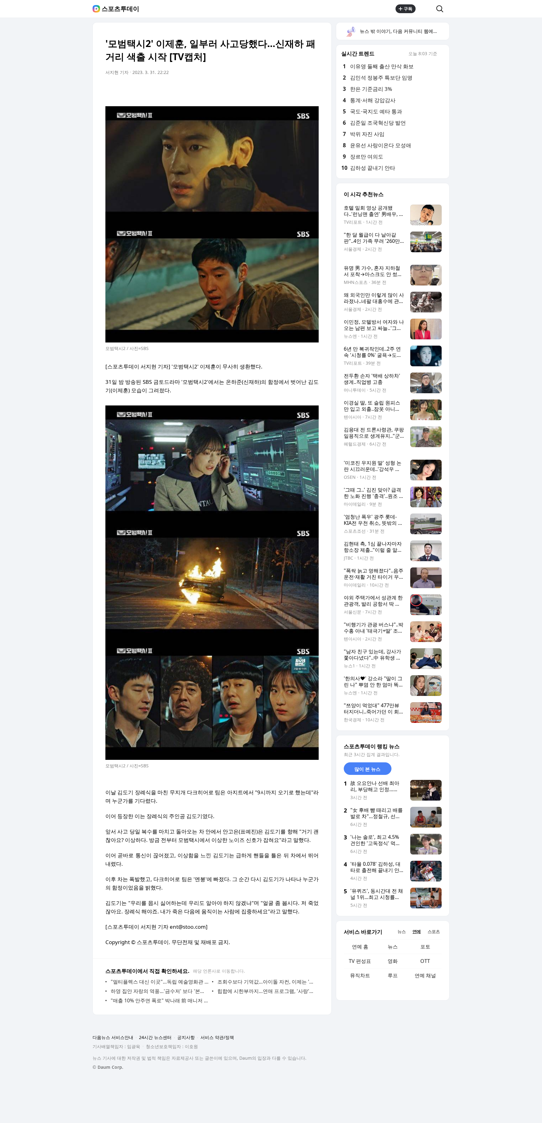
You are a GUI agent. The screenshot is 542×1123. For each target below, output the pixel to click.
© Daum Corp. (108, 1067)
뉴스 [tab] (401, 931)
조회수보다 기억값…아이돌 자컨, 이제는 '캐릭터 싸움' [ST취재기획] (266, 981)
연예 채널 (425, 975)
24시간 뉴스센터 (155, 1037)
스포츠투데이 (120, 9)
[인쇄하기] (312, 90)
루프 (393, 975)
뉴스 (393, 946)
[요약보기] (262, 90)
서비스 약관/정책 (217, 1037)
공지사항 (186, 1037)
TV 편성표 (360, 961)
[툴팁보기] (441, 54)
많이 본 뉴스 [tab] (367, 769)
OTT (425, 961)
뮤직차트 (360, 975)
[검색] (441, 8)
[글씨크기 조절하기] (300, 90)
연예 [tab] (416, 931)
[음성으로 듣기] (274, 90)
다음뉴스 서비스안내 (113, 1037)
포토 (425, 946)
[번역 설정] (287, 90)
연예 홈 (360, 946)
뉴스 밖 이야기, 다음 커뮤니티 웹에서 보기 (404, 31)
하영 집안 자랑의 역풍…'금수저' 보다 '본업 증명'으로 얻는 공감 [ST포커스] (160, 991)
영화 (393, 961)
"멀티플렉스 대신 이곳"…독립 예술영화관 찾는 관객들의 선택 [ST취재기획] (160, 981)
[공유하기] (426, 8)
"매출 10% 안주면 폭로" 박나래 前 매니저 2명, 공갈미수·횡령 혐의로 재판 (160, 1000)
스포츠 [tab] (434, 931)
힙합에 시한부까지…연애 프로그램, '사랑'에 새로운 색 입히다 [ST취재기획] (266, 991)
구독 (408, 9)
